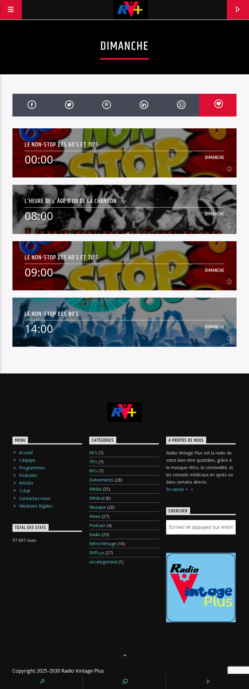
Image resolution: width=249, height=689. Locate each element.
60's (93, 452)
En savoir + (177, 489)
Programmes (32, 468)
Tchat (24, 491)
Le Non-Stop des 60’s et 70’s (61, 144)
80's (93, 471)
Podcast (97, 525)
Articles (26, 483)
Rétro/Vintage (102, 543)
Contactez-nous (34, 498)
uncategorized (103, 562)
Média (95, 489)
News (95, 516)
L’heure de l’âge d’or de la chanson (71, 201)
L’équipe (27, 460)
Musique (97, 507)
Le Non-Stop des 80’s (52, 314)
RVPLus (96, 553)
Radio (95, 534)
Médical (96, 498)
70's (93, 461)
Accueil (26, 452)
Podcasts (28, 475)
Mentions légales (36, 506)
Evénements (101, 480)
